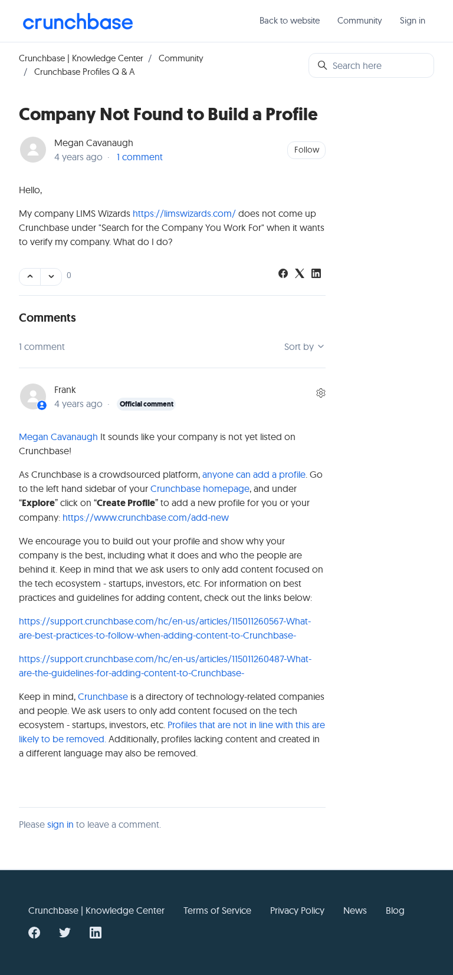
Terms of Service (217, 910)
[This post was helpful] (30, 277)
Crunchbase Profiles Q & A (84, 71)
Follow (306, 149)
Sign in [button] (412, 20)
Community (359, 20)
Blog (395, 910)
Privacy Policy (297, 910)
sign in (60, 824)
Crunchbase (103, 696)
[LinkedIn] (316, 274)
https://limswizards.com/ (184, 213)
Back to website (290, 20)
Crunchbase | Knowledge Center (81, 58)
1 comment (140, 157)
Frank (65, 389)
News (355, 910)
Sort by (300, 346)
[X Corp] (299, 274)
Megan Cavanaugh (93, 142)
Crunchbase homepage (200, 488)
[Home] (78, 21)
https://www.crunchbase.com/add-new (146, 517)
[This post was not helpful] (51, 277)
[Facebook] (283, 274)
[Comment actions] (320, 393)
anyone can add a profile (254, 474)
